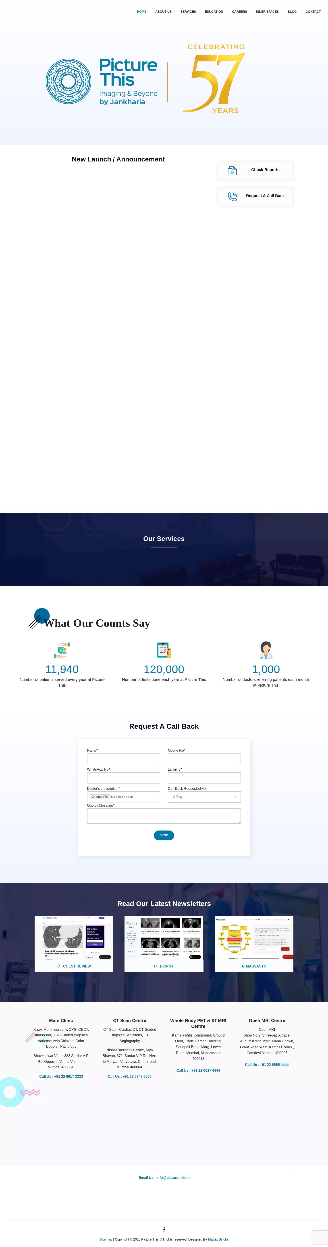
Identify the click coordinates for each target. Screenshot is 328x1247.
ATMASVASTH (253, 966)
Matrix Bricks (218, 1239)
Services (188, 11)
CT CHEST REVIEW (74, 966)
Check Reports (265, 169)
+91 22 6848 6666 (137, 1076)
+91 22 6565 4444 (274, 1065)
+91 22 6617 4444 (205, 1070)
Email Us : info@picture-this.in (164, 1178)
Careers (239, 11)
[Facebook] (164, 1231)
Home (141, 11)
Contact (313, 11)
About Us (163, 11)
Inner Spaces (267, 11)
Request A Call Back (265, 196)
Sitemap (106, 1239)
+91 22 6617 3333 (68, 1076)
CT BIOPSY (164, 966)
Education (214, 11)
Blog (292, 11)
